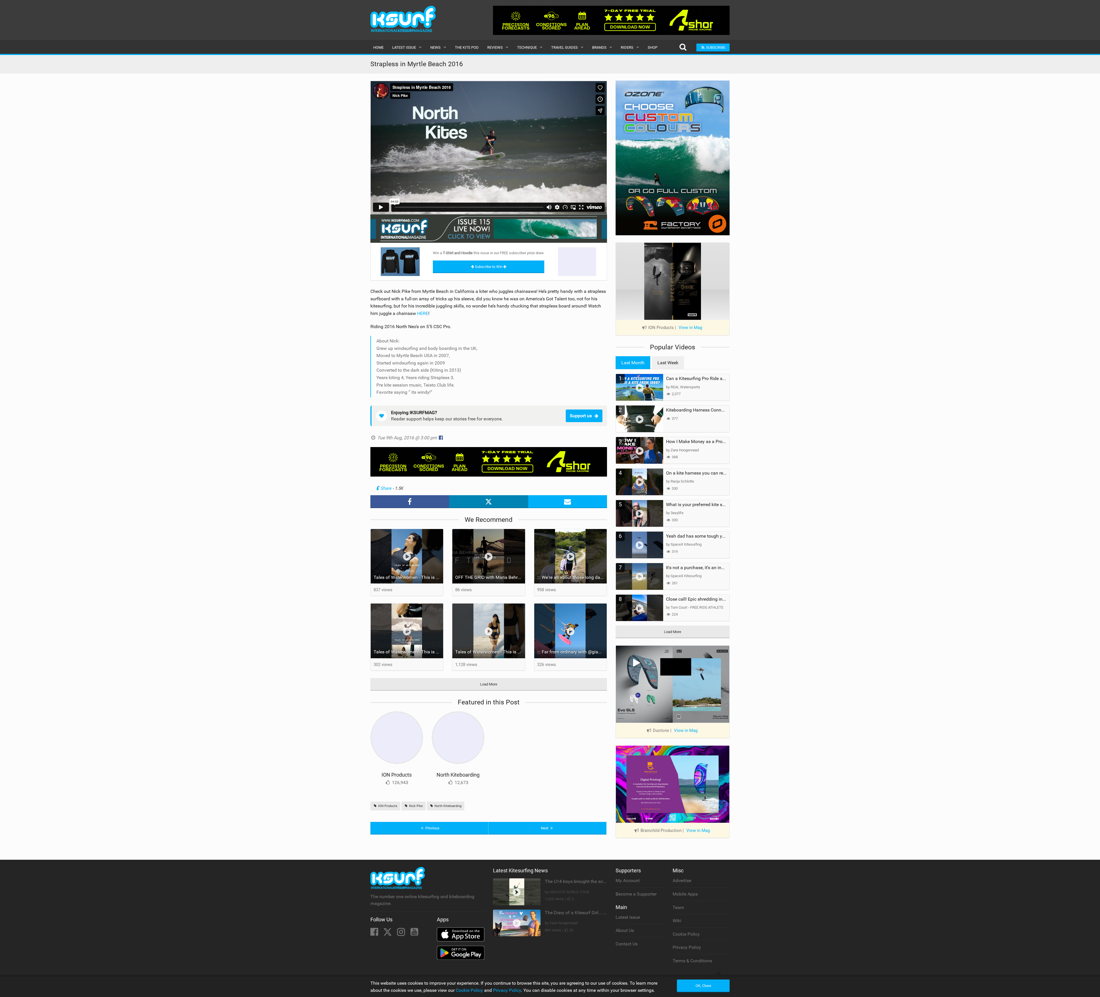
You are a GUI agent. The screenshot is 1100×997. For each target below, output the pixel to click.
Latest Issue (404, 47)
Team (678, 907)
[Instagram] (401, 933)
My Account (628, 880)
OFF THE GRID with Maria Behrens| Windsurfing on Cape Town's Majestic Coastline (490, 577)
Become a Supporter (636, 894)
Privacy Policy (687, 947)
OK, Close (703, 986)
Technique (527, 47)
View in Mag (690, 327)
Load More (488, 684)
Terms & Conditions (692, 960)
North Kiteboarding (458, 775)
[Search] (683, 47)
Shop (652, 47)
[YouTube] (414, 933)
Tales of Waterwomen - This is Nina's (408, 577)
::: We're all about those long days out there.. (572, 577)
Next (545, 828)
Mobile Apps (685, 894)
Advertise (682, 880)
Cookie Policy (686, 934)
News (435, 47)
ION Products (397, 775)
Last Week (667, 362)
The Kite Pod (467, 47)
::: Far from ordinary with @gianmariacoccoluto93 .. (572, 652)
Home (378, 47)
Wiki (677, 920)
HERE (422, 313)
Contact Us (627, 944)
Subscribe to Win (488, 267)
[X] (388, 933)
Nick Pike (415, 806)
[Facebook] (374, 933)
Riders (627, 47)
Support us (581, 415)
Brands (599, 47)
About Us (625, 930)
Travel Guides (564, 47)
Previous (432, 828)
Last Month (633, 362)
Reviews (495, 47)
